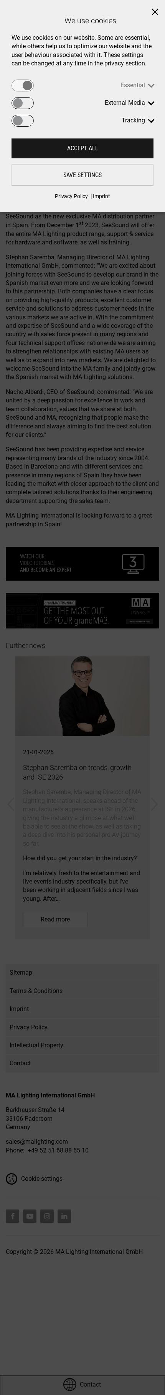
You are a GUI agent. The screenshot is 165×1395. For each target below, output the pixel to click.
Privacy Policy (71, 196)
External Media (125, 102)
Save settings (82, 175)
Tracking (133, 120)
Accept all (82, 148)
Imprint (101, 196)
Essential (132, 85)
